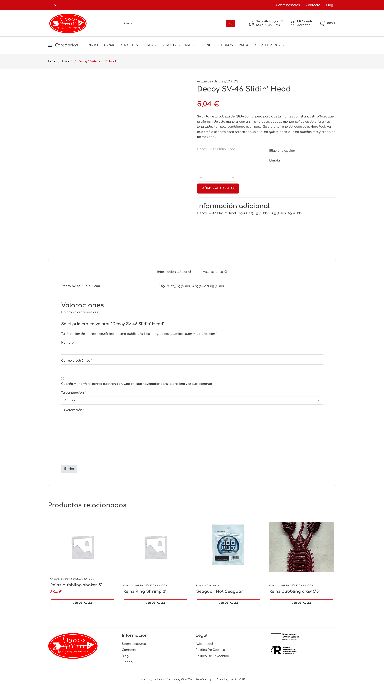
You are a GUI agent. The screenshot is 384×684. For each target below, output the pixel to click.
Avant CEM (225, 679)
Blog (329, 5)
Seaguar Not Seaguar (219, 591)
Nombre (68, 342)
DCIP (241, 679)
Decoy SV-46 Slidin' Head (216, 149)
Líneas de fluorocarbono (209, 585)
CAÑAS (109, 45)
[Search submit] (230, 23)
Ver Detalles (82, 602)
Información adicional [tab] (174, 272)
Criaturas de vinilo (60, 579)
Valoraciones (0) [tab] (215, 272)
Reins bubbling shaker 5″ (76, 585)
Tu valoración (72, 410)
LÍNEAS (150, 45)
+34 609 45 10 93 (268, 25)
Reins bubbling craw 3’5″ (294, 591)
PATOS (244, 45)
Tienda (67, 61)
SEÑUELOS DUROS (217, 45)
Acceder (303, 25)
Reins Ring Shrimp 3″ (145, 591)
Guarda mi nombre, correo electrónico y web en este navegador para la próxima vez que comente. (137, 384)
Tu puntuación (73, 392)
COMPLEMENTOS (269, 45)
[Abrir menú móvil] (50, 45)
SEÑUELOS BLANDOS (179, 45)
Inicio (92, 45)
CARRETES (129, 45)
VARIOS (232, 81)
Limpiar (275, 160)
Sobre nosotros (288, 5)
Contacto (313, 5)
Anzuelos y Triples (211, 81)
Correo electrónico (76, 360)
